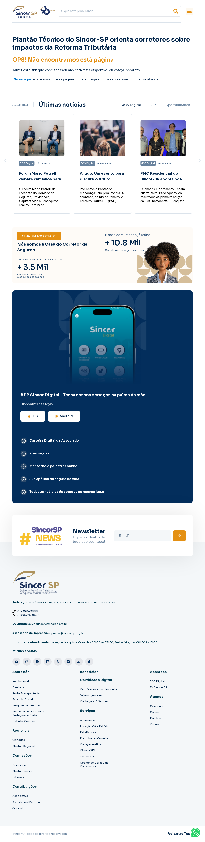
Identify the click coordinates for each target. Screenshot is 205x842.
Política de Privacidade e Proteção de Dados (28, 713)
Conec (154, 712)
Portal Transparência (26, 693)
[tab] (131, 105)
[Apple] (89, 662)
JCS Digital (157, 681)
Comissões (19, 765)
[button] (189, 11)
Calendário (157, 706)
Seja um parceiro (91, 695)
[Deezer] (79, 662)
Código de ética (90, 744)
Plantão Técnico (22, 771)
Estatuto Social (22, 699)
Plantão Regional (23, 746)
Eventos (155, 718)
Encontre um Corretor (94, 738)
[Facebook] (37, 662)
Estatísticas (88, 732)
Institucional (20, 681)
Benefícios (89, 672)
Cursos (155, 724)
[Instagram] (27, 662)
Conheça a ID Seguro (94, 701)
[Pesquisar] (176, 11)
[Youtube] (16, 662)
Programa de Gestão (26, 705)
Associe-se (87, 720)
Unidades (18, 740)
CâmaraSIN (87, 750)
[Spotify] (68, 662)
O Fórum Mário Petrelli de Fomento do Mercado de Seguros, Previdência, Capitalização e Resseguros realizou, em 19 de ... (38, 197)
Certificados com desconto (98, 689)
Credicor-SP (88, 756)
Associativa (20, 796)
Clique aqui (21, 79)
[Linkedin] (48, 662)
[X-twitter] (58, 662)
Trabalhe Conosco (24, 721)
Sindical (17, 808)
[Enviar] (179, 535)
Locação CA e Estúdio (94, 726)
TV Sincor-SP (158, 687)
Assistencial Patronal (26, 802)
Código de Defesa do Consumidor (94, 764)
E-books (18, 777)
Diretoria (18, 687)
